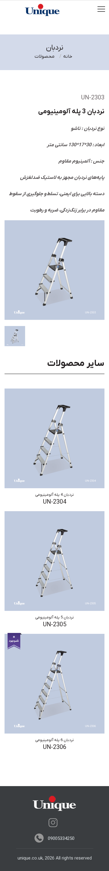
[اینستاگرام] (53, 822)
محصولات (44, 56)
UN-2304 (54, 502)
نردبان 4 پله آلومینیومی (54, 494)
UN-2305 (54, 625)
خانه (67, 56)
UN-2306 (54, 747)
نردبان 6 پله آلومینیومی (54, 740)
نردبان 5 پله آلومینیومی (54, 617)
